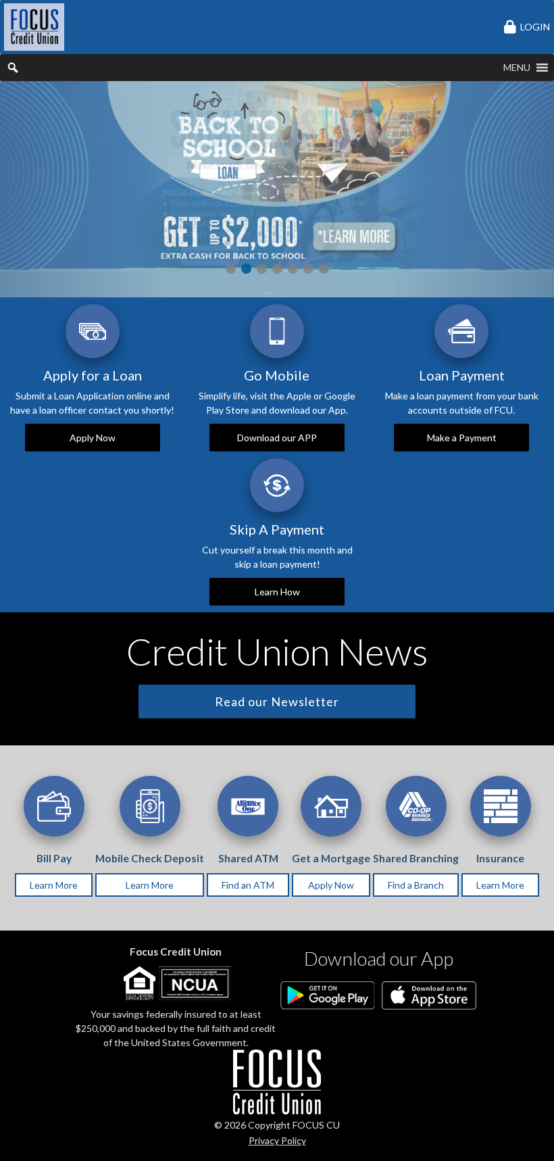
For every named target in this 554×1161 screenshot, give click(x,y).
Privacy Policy (277, 1140)
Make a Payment (462, 437)
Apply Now (93, 437)
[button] (516, 67)
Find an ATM (248, 885)
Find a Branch (416, 885)
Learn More (54, 885)
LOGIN (535, 26)
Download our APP (277, 437)
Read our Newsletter (277, 701)
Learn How (277, 591)
